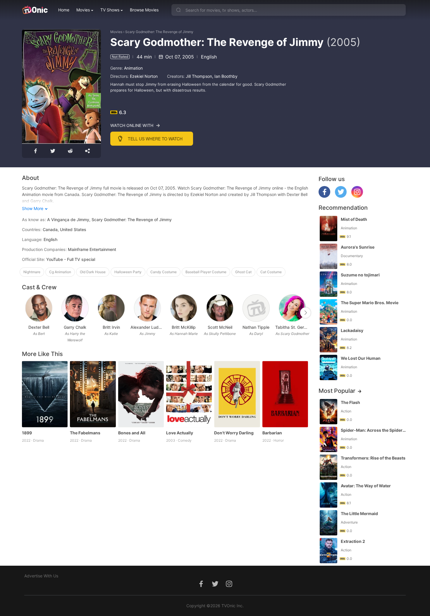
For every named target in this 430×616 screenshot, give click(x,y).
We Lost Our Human (361, 358)
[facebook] (324, 196)
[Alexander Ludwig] (147, 308)
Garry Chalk (75, 327)
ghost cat (243, 272)
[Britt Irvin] (111, 308)
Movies (83, 9)
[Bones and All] (141, 394)
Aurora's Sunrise (357, 247)
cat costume (271, 272)
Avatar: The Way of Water (366, 485)
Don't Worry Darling (234, 432)
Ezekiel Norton (144, 76)
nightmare (31, 272)
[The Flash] (328, 411)
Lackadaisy (352, 330)
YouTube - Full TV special (70, 259)
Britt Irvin (111, 327)
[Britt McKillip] (183, 308)
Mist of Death (354, 219)
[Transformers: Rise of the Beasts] (328, 467)
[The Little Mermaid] (328, 523)
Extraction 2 (353, 541)
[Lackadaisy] (328, 339)
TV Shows (109, 9)
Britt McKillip (184, 327)
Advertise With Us (41, 575)
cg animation (60, 272)
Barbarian (272, 432)
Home (63, 9)
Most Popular (337, 390)
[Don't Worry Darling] (237, 394)
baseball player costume (205, 272)
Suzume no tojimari (360, 274)
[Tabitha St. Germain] (292, 308)
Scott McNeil (220, 327)
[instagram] (357, 196)
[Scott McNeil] (219, 308)
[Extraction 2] (328, 550)
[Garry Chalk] (75, 308)
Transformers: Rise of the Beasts (373, 457)
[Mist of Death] (328, 228)
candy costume (163, 272)
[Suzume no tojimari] (328, 284)
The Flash (350, 402)
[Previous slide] (25, 312)
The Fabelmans (85, 432)
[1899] (45, 394)
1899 (27, 432)
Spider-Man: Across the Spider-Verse (374, 430)
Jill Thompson (199, 76)
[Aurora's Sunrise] (328, 256)
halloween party (128, 272)
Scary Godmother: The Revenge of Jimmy (159, 32)
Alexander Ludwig (147, 327)
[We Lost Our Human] (328, 367)
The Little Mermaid (359, 513)
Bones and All (131, 432)
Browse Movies (144, 9)
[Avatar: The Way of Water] (328, 495)
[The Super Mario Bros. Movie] (328, 312)
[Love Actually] (189, 394)
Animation (133, 68)
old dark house (93, 272)
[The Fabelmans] (93, 394)
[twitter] (341, 196)
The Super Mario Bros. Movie (369, 302)
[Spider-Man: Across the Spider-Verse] (328, 439)
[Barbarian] (285, 394)
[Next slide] (305, 312)
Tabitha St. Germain (292, 327)
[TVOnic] (35, 10)
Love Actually (179, 432)
